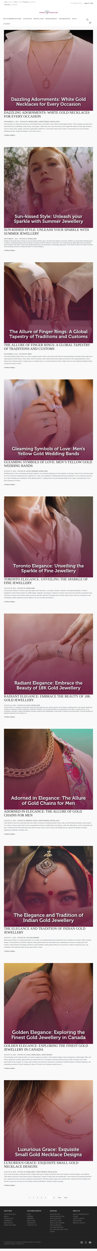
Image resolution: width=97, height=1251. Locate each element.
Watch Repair (55, 1225)
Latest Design (44, 121)
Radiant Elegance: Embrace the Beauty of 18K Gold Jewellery (47, 698)
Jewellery (33, 121)
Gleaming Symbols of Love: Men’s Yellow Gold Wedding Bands (48, 464)
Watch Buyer (55, 1218)
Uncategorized (32, 937)
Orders (30, 1216)
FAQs (29, 1214)
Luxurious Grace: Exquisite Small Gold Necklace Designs (41, 1165)
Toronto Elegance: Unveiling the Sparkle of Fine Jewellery (46, 581)
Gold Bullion (10, 1214)
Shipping (30, 1218)
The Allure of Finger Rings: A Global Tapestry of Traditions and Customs (47, 347)
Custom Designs (56, 1227)
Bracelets (8, 1223)
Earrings (8, 1220)
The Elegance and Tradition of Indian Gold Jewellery (44, 930)
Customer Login (76, 3)
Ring (30, 354)
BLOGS (74, 18)
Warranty (31, 1223)
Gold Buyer (55, 1214)
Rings (6, 1216)
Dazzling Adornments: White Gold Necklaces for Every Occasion (47, 114)
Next (59, 1197)
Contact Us (32, 1225)
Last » (66, 1197)
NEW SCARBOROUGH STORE (12, 18)
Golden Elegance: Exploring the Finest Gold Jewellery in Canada (46, 1047)
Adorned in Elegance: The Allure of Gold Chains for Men (43, 813)
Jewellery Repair (57, 1223)
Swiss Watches (10, 1225)
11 (54, 1197)
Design (29, 820)
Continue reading (9, 135)
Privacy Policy (79, 1223)
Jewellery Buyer (57, 1216)
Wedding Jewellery (39, 471)
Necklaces (55, 121)
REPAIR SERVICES (51, 18)
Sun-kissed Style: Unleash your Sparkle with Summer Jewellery (46, 231)
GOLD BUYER (27, 18)
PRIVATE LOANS (39, 18)
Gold (28, 471)
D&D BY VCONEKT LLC (17, 1244)
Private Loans (56, 1220)
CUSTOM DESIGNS (64, 18)
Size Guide (31, 1220)
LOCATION (6, 24)
